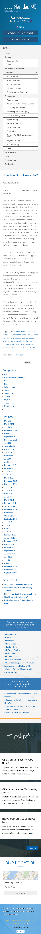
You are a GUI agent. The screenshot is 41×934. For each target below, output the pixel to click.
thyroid (7, 400)
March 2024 (9, 424)
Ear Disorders (12, 76)
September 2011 (10, 573)
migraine (16, 338)
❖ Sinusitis (8, 637)
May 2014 (8, 494)
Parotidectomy (13, 127)
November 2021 (10, 440)
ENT (10, 335)
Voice (6, 409)
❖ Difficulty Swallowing (13, 650)
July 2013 (8, 522)
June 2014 (8, 490)
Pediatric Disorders (15, 88)
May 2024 (8, 421)
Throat (7, 396)
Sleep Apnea (9, 393)
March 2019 (9, 449)
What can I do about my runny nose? (18, 584)
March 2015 (9, 478)
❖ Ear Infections (10, 647)
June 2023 (8, 427)
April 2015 (8, 475)
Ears (6, 374)
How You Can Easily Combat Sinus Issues (20, 594)
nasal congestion (28, 338)
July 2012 (8, 557)
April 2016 (8, 462)
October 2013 (10, 516)
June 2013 (8, 525)
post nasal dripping (28, 344)
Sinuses (19, 355)
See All (33, 848)
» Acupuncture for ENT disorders (17, 712)
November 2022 (10, 433)
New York (6, 341)
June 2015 (8, 471)
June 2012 (8, 560)
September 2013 (10, 519)
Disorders (9, 73)
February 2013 (10, 535)
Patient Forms (11, 152)
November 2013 (10, 513)
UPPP (9, 148)
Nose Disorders (13, 80)
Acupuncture (12, 100)
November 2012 (10, 544)
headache (17, 335)
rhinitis (5, 347)
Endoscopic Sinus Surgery (18, 112)
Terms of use (16, 927)
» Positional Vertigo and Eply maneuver (19, 706)
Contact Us (9, 164)
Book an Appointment (20, 33)
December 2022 (10, 430)
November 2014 (10, 484)
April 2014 (8, 497)
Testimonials (12, 61)
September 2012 (10, 551)
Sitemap (25, 927)
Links (9, 65)
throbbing (31, 347)
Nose (13, 355)
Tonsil (6, 403)
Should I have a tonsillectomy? (16, 597)
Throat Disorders (14, 84)
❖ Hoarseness (10, 644)
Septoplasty (12, 131)
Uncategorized (10, 406)
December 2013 (10, 509)
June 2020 (8, 443)
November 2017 (10, 456)
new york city (16, 341)
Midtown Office (19, 21)
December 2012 (10, 541)
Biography (9, 57)
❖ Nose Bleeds (10, 653)
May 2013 (8, 528)
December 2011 (10, 566)
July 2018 (8, 452)
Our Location (10, 160)
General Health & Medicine (14, 377)
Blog (7, 156)
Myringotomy (12, 119)
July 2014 (8, 487)
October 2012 (10, 547)
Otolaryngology (29, 341)
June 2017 (8, 459)
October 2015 (10, 468)
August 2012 (9, 554)
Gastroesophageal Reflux (17, 115)
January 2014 (9, 506)
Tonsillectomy (13, 144)
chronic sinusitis (20, 332)
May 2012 (8, 563)
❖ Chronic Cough (11, 656)
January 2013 (9, 538)
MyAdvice (26, 924)
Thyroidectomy (13, 141)
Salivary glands (10, 387)
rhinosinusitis (14, 347)
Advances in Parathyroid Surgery (21, 104)
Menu (7, 48)
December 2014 (10, 481)
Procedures (10, 96)
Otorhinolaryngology (11, 344)
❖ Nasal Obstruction (12, 660)
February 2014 (10, 503)
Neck (6, 381)
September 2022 (10, 437)
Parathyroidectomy (15, 123)
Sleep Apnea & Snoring (17, 92)
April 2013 (8, 532)
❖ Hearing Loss (10, 634)
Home (7, 53)
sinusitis (23, 347)
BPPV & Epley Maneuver (17, 108)
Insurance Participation (14, 69)
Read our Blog (20, 39)
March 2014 (9, 500)
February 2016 (10, 465)
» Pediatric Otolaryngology (15, 709)
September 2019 (10, 446)
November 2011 (10, 570)
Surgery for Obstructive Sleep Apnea (20, 136)
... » (31, 774)
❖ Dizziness (9, 641)
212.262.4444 (22, 17)
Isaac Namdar (27, 335)
